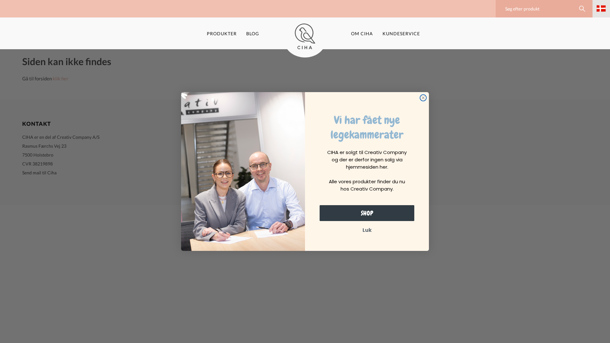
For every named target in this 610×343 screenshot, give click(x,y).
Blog (252, 33)
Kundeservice (401, 33)
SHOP (367, 213)
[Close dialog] (423, 98)
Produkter (222, 33)
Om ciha (362, 33)
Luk (367, 230)
